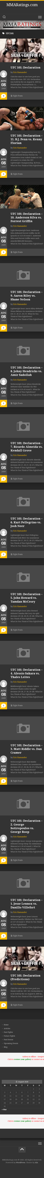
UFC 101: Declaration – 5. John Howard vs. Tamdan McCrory (26, 598)
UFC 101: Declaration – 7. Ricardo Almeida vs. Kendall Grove (27, 447)
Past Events (8, 1040)
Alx (36, 1162)
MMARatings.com (22, 5)
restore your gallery (22, 1059)
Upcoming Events (11, 1043)
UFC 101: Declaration (25, 67)
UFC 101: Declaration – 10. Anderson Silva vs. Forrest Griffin (26, 217)
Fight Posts (18, 96)
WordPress (20, 1162)
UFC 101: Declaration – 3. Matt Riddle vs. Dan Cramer (26, 749)
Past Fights (8, 1032)
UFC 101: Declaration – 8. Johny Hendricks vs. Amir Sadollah (26, 371)
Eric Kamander (20, 72)
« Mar (4, 1109)
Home (6, 1025)
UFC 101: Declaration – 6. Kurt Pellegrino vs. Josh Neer (26, 522)
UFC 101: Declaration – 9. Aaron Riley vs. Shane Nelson (26, 295)
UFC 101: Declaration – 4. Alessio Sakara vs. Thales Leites (26, 673)
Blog (5, 1047)
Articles (7, 1028)
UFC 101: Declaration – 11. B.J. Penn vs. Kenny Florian (26, 139)
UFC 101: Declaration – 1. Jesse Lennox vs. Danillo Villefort (26, 903)
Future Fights (9, 1036)
